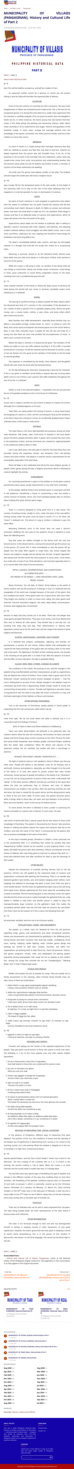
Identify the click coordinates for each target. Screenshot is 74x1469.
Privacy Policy (42, 1428)
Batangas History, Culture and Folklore (19, 1412)
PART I (6, 75)
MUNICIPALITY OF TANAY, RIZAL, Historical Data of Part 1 (27, 1352)
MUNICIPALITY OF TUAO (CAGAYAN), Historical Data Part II (19, 1310)
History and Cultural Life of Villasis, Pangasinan (28, 1258)
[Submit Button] (51, 1457)
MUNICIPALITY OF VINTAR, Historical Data (22, 1358)
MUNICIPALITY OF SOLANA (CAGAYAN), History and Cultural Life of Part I (32, 1347)
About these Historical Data (15, 79)
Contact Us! (41, 1431)
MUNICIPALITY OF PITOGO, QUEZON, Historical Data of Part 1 (28, 1335)
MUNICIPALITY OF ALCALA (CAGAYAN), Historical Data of (27, 1341)
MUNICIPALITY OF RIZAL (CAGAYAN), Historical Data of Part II (54, 1311)
